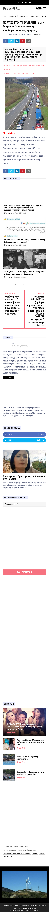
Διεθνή (6, 285)
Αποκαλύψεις (18, 847)
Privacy (28, 910)
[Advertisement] (24, 538)
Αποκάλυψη (32, 850)
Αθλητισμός (8, 847)
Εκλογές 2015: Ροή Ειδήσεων (21, 853)
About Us (20, 910)
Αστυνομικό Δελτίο (10, 850)
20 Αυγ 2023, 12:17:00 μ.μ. (21, 346)
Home (12, 910)
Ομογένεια (7, 853)
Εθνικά (35, 853)
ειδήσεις (27, 847)
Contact (36, 910)
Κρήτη (42, 853)
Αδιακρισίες (22, 850)
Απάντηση (8, 377)
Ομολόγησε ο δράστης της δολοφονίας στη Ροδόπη (24, 477)
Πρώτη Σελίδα (35, 34)
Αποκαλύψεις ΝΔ (9, 856)
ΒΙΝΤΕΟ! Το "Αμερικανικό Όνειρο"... (22, 73)
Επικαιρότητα (15, 285)
